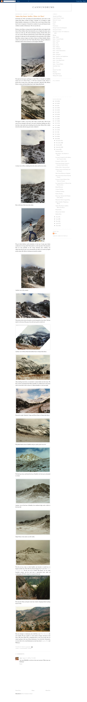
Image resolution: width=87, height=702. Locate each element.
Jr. (53, 68)
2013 (56, 130)
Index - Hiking (56, 46)
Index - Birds (56, 37)
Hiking (30, 648)
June (57, 219)
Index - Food (56, 45)
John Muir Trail (56, 66)
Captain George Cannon (58, 18)
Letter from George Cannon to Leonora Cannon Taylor (62, 164)
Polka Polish (58, 209)
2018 (56, 118)
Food (54, 24)
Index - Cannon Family (58, 39)
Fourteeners (23, 648)
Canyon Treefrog (59, 189)
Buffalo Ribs (58, 214)
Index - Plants (56, 52)
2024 (56, 105)
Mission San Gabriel (60, 212)
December (58, 140)
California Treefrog (60, 191)
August (58, 149)
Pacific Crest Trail (57, 70)
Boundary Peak (59, 151)
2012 (56, 132)
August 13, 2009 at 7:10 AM (29, 658)
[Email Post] (31, 646)
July (57, 216)
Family (54, 22)
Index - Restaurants (57, 58)
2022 (56, 110)
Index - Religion (56, 54)
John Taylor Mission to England (63, 173)
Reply (21, 664)
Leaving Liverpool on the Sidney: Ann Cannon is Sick (63, 158)
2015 (56, 125)
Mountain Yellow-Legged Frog (63, 199)
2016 (56, 123)
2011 (56, 134)
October (58, 145)
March (57, 225)
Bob (56, 233)
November (58, 142)
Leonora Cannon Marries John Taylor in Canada (62, 180)
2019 (56, 116)
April (57, 223)
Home (33, 690)
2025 (56, 103)
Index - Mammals (57, 48)
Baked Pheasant (59, 187)
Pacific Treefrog (59, 193)
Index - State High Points (58, 60)
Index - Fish (55, 43)
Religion (55, 71)
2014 (56, 127)
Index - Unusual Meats (58, 64)
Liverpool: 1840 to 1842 (61, 161)
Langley (43, 641)
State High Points (57, 73)
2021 (56, 112)
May (57, 221)
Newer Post (18, 690)
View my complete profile (60, 235)
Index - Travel (56, 62)
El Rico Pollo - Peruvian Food (62, 167)
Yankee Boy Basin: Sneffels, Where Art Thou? (62, 206)
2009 (56, 138)
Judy (21, 658)
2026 (56, 101)
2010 (56, 136)
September (58, 147)
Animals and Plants (57, 16)
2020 (56, 114)
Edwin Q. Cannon (57, 20)
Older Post (48, 690)
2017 (56, 121)
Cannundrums (44, 7)
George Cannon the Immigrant (60, 27)
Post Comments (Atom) (27, 693)
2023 (56, 107)
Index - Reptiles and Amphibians (60, 56)
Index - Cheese (56, 41)
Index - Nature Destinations (59, 50)
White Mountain (44, 634)
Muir (47, 641)
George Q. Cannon (57, 29)
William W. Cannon (57, 75)
